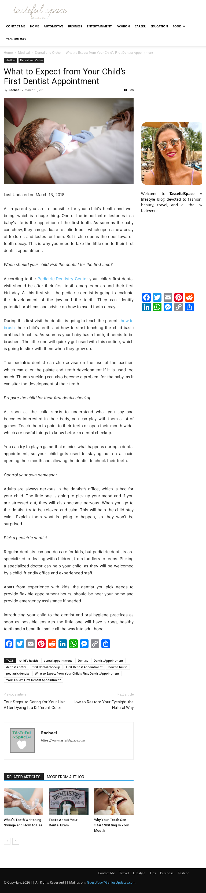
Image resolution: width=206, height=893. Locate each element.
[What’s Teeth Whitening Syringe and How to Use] (23, 801)
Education (159, 26)
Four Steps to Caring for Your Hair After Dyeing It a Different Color (34, 705)
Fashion (123, 26)
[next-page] (15, 841)
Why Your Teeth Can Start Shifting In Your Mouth (111, 825)
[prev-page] (7, 841)
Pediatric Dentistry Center (63, 278)
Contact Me (15, 26)
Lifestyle (139, 873)
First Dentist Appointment (84, 667)
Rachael (14, 90)
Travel (124, 873)
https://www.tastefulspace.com (63, 740)
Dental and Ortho (48, 52)
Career (140, 26)
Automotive (53, 26)
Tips (153, 873)
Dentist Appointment (108, 660)
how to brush (117, 667)
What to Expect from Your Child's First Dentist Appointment (77, 673)
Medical (24, 52)
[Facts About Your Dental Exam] (68, 801)
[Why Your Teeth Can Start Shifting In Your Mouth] (114, 801)
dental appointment (58, 660)
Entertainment (99, 26)
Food (177, 26)
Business (75, 26)
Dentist (83, 660)
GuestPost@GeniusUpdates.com (111, 882)
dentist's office (16, 667)
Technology (16, 39)
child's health (28, 660)
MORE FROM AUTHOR (65, 777)
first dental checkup (46, 667)
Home (34, 26)
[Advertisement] (171, 85)
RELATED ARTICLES (24, 777)
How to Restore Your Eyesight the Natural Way (103, 705)
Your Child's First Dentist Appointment (33, 680)
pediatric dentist (17, 673)
